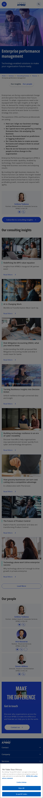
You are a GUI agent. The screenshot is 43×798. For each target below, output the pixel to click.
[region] (21, 780)
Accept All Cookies (21, 794)
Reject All (21, 788)
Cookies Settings (21, 782)
